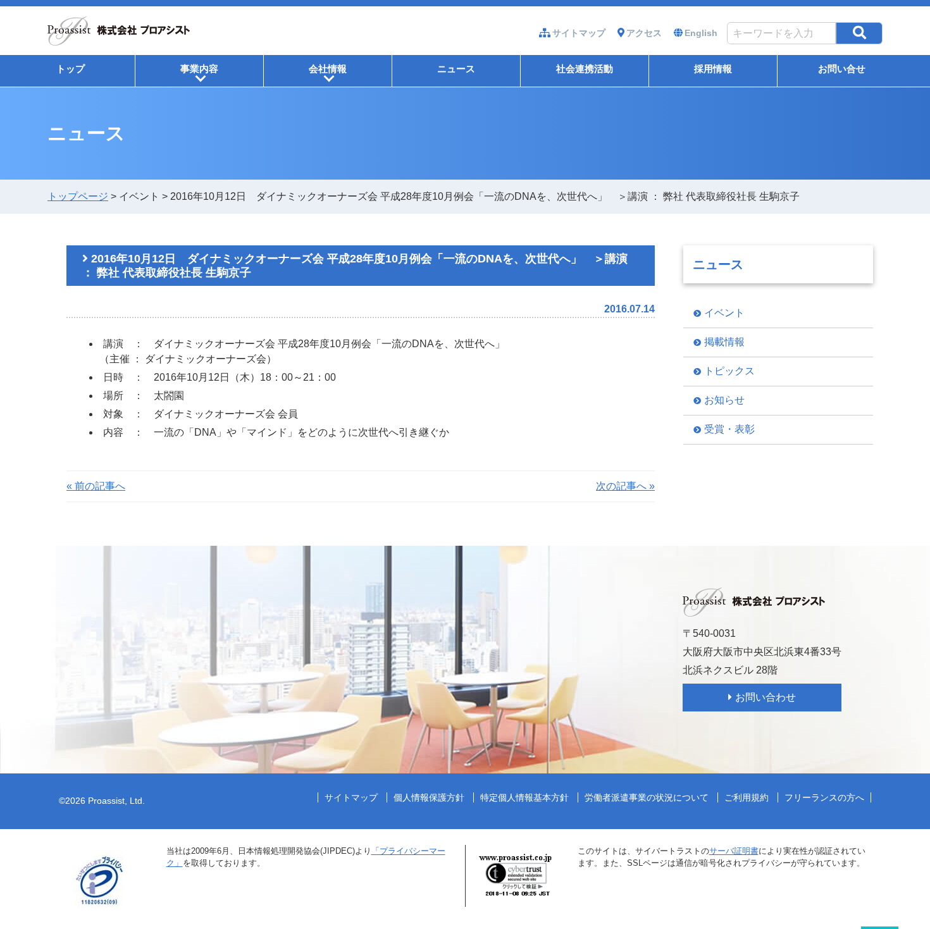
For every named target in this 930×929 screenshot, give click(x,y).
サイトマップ (578, 33)
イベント (724, 312)
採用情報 (713, 68)
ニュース (456, 68)
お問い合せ (841, 68)
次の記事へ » (625, 486)
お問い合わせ (765, 697)
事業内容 (199, 73)
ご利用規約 (746, 797)
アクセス (644, 33)
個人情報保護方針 (429, 797)
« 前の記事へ (95, 486)
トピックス (729, 371)
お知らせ (724, 400)
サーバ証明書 (734, 851)
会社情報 (328, 73)
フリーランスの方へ (824, 797)
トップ (70, 68)
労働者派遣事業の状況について (647, 797)
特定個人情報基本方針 (524, 797)
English (701, 33)
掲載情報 (724, 341)
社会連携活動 (584, 68)
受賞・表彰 (729, 429)
